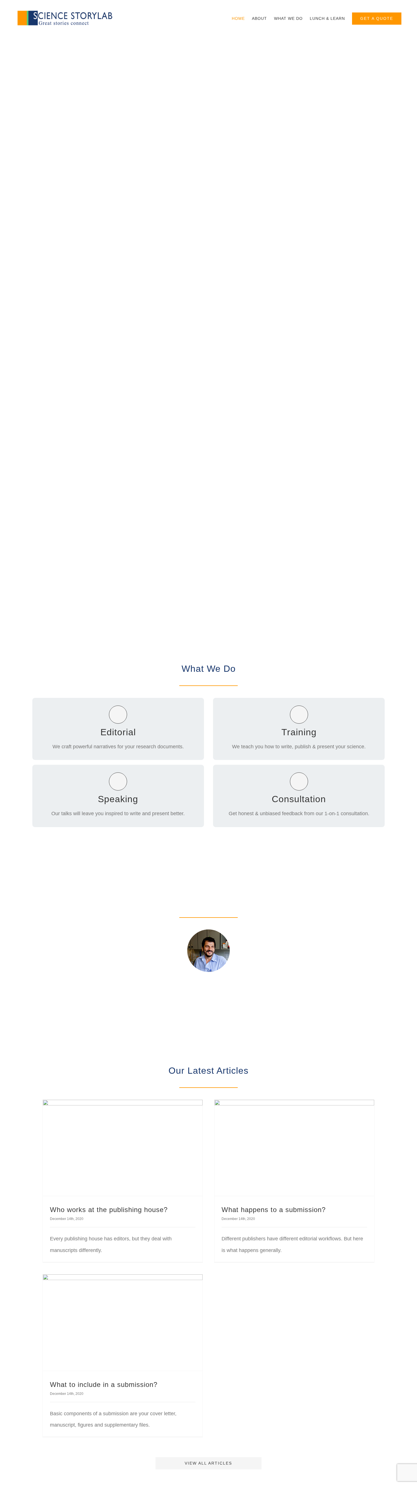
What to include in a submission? (103, 1384)
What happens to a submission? (274, 1209)
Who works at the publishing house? (109, 1209)
